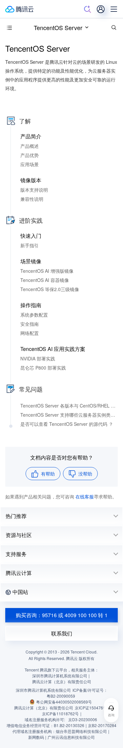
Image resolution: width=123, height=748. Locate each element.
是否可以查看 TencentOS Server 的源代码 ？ (66, 424)
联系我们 (61, 633)
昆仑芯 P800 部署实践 (43, 367)
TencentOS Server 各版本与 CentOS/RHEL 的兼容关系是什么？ (69, 405)
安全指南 (29, 324)
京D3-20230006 (82, 719)
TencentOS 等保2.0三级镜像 (49, 289)
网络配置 (29, 333)
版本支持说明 (34, 189)
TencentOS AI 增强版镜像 (46, 271)
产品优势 (29, 155)
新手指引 (29, 245)
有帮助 (48, 473)
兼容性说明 (31, 199)
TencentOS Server (58, 27)
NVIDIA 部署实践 (37, 358)
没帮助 (85, 473)
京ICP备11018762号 (60, 713)
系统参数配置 (34, 314)
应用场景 (29, 164)
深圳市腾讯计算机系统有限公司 (43, 690)
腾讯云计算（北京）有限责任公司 (43, 707)
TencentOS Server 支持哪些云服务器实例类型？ (69, 414)
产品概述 (29, 146)
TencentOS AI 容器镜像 (44, 280)
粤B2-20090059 (61, 696)
